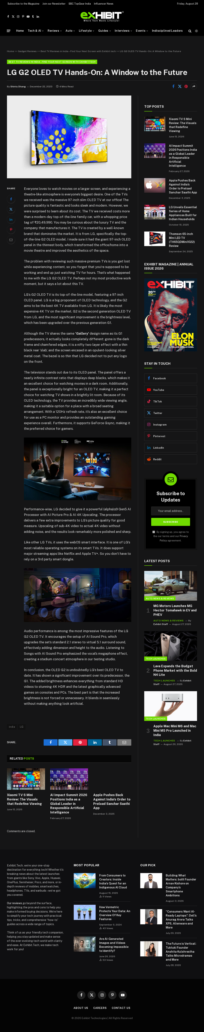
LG (22, 726)
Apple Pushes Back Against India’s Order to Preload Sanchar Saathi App (111, 801)
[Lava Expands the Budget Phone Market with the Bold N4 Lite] (170, 646)
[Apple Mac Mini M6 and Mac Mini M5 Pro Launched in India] (170, 706)
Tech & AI (34, 30)
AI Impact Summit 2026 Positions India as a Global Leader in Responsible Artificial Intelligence (68, 803)
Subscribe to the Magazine (23, 3)
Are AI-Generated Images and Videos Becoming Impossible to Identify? (113, 944)
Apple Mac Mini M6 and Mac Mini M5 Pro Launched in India (174, 730)
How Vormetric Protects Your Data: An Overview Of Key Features (114, 913)
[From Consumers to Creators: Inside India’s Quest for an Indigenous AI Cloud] (85, 880)
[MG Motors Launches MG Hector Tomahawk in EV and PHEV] (170, 586)
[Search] (190, 30)
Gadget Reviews (27, 51)
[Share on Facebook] (173, 86)
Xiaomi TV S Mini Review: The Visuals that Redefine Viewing (24, 799)
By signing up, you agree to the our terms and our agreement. (171, 536)
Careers (100, 1007)
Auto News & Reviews (160, 598)
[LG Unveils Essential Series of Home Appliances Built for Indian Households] (154, 212)
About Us (81, 1007)
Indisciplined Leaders (167, 30)
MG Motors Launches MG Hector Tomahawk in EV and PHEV (175, 610)
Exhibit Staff (160, 624)
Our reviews (14, 903)
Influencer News (103, 3)
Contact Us (121, 1007)
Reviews (53, 30)
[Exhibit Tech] (102, 17)
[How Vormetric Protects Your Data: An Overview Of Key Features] (85, 912)
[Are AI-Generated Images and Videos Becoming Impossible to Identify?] (85, 944)
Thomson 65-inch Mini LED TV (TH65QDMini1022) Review (182, 239)
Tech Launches (156, 658)
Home (20, 30)
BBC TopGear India (80, 3)
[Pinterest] (11, 230)
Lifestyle (85, 30)
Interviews (122, 30)
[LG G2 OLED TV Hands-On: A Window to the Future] (69, 177)
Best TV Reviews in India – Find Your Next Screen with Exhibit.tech (78, 51)
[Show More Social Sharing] (194, 86)
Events (140, 30)
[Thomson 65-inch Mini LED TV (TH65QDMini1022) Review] (154, 239)
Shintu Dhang (18, 86)
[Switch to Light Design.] (196, 31)
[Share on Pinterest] (186, 86)
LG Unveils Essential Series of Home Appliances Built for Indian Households (183, 213)
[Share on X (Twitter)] (180, 86)
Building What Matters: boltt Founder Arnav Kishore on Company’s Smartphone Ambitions (181, 885)
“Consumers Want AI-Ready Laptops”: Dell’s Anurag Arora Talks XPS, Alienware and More (181, 919)
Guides (103, 30)
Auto (69, 30)
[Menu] (8, 31)
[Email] (11, 240)
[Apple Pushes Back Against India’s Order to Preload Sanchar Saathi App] (112, 779)
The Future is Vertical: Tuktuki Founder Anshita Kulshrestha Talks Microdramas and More (181, 951)
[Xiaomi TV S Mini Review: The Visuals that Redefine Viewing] (26, 779)
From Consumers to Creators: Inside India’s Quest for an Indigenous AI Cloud (113, 881)
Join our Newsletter (54, 3)
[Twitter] (11, 209)
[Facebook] (11, 199)
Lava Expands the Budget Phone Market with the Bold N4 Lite (175, 670)
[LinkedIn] (11, 219)
